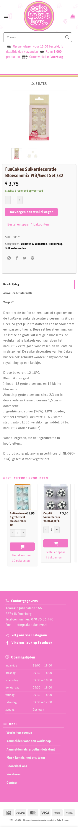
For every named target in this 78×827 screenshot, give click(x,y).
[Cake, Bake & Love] (39, 16)
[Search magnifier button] (67, 37)
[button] (5, 16)
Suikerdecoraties (15, 248)
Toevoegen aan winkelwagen (32, 212)
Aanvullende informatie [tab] (18, 293)
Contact (11, 782)
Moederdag (55, 244)
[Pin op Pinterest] (32, 258)
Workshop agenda (19, 732)
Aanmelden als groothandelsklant (30, 749)
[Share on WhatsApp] (9, 258)
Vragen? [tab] (8, 302)
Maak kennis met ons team (25, 757)
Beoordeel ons (16, 766)
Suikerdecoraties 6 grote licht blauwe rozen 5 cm (20, 519)
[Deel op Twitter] (24, 258)
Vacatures (13, 774)
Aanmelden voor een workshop (28, 741)
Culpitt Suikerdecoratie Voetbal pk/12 (53, 517)
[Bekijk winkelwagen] (72, 16)
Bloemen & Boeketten (34, 244)
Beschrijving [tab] (11, 284)
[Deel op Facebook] (17, 258)
